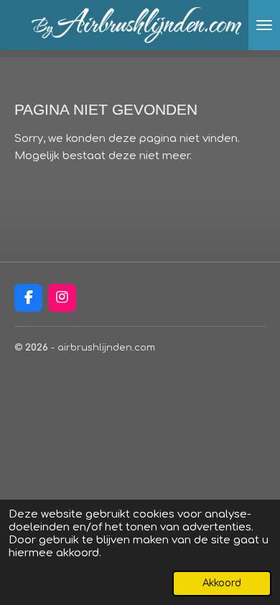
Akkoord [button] (221, 583)
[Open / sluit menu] (264, 25)
